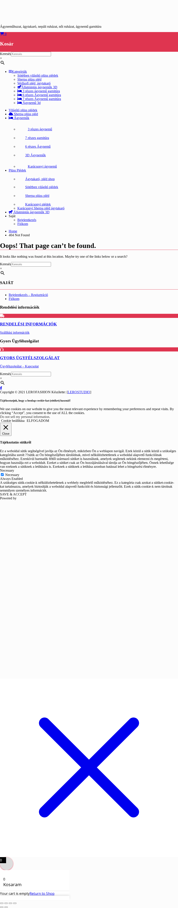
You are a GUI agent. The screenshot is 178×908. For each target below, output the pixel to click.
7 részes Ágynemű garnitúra (41, 99)
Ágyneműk (21, 118)
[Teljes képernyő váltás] (6, 903)
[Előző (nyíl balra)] (1, 907)
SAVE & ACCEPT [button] (13, 494)
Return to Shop (42, 893)
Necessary (12, 475)
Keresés (5, 54)
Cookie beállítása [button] (13, 420)
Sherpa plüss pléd (25, 114)
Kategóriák (19, 71)
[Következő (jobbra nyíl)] (6, 907)
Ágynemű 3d (31, 103)
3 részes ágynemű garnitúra (41, 91)
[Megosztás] (10, 903)
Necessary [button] (7, 470)
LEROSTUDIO (79, 392)
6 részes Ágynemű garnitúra (41, 95)
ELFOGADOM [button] (38, 420)
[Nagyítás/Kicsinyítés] (1, 903)
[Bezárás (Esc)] (14, 903)
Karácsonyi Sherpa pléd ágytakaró (40, 208)
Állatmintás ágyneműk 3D (39, 87)
